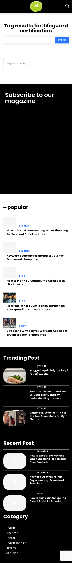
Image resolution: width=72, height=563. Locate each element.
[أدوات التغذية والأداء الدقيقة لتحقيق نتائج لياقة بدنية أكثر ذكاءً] (14, 376)
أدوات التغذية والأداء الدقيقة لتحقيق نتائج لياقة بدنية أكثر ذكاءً (49, 372)
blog (22, 276)
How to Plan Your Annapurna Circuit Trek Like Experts (36, 282)
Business (24, 226)
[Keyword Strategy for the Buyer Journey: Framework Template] (9, 247)
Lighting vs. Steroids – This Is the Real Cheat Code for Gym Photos (48, 416)
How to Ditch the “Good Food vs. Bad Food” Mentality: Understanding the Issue (48, 395)
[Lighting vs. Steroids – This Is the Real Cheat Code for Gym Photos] (14, 418)
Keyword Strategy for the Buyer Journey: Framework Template (35, 257)
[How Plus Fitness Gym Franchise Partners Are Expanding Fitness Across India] (9, 298)
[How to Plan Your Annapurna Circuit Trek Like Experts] (9, 272)
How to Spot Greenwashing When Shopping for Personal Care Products (37, 232)
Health (23, 326)
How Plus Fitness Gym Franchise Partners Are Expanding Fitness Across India (36, 307)
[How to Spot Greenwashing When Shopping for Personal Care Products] (9, 222)
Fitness (41, 366)
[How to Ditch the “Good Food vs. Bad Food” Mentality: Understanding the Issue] (14, 397)
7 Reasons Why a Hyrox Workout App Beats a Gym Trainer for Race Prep (37, 332)
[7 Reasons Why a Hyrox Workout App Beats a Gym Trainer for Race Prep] (9, 323)
